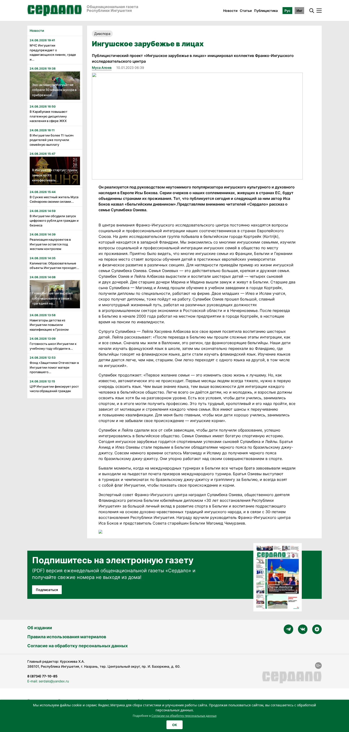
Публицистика (266, 11)
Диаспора (102, 34)
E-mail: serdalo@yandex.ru (48, 681)
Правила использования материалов (66, 636)
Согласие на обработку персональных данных (77, 645)
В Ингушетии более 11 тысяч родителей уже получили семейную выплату (52, 139)
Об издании (39, 627)
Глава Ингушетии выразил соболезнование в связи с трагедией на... (52, 298)
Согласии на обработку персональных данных (184, 716)
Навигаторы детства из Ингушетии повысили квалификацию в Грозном (49, 324)
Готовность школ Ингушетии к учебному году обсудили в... (53, 346)
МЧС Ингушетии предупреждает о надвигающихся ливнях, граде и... (53, 52)
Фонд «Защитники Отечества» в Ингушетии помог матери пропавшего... (54, 367)
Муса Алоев (102, 68)
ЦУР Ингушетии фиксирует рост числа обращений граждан (54, 389)
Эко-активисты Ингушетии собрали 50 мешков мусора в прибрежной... (54, 90)
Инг (299, 11)
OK (174, 725)
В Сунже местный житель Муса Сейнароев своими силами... (54, 199)
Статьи (246, 11)
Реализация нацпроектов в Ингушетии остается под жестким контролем (50, 244)
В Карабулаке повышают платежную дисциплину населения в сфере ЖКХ (48, 116)
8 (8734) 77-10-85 (42, 676)
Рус (287, 11)
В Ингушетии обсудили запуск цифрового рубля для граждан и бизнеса (54, 220)
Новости (230, 11)
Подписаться (47, 590)
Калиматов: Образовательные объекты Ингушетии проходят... (54, 265)
